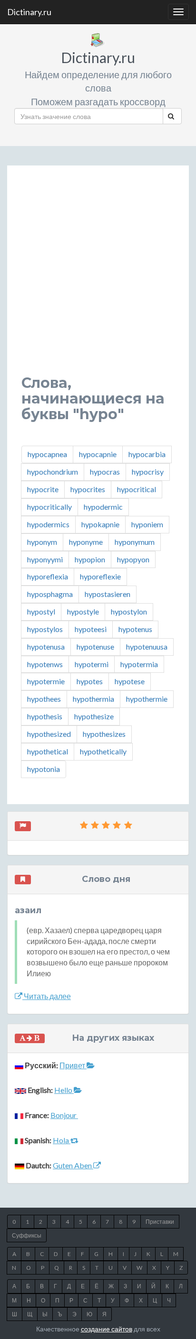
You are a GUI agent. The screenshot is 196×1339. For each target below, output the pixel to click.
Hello (64, 1089)
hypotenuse (95, 646)
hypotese (130, 681)
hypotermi (91, 664)
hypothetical (47, 751)
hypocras (105, 471)
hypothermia (93, 698)
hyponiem (147, 524)
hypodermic (103, 506)
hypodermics (48, 524)
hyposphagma (50, 593)
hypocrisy (148, 471)
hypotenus (135, 628)
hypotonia (43, 768)
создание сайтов (106, 1329)
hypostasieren (107, 593)
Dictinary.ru (29, 12)
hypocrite (43, 489)
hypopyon (133, 559)
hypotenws (45, 664)
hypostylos (45, 628)
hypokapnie (100, 524)
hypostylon (129, 611)
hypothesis (44, 716)
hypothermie (146, 698)
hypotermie (46, 681)
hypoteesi (91, 628)
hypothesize (94, 716)
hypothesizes (104, 733)
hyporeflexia (47, 576)
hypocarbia (147, 454)
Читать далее (46, 995)
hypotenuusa (146, 646)
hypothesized (49, 733)
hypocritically (49, 506)
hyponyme (86, 541)
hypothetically (103, 751)
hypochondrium (52, 471)
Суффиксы (26, 1235)
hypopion (90, 559)
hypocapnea (47, 454)
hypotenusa (46, 646)
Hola (61, 1140)
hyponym (42, 541)
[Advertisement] (98, 277)
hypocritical (136, 489)
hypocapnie (98, 454)
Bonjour (64, 1114)
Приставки (160, 1221)
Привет (73, 1065)
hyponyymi (45, 559)
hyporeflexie (100, 576)
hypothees (44, 698)
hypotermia (139, 664)
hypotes (90, 681)
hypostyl (41, 611)
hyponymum (135, 541)
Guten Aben (73, 1165)
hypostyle (83, 611)
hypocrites (87, 489)
